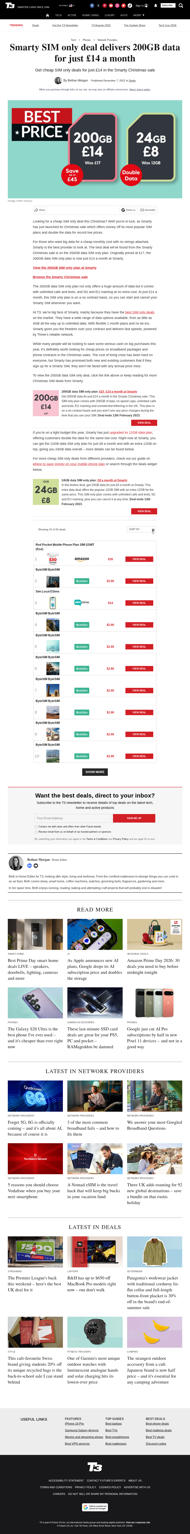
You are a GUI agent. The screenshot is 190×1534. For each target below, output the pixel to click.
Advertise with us (137, 1487)
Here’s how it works (139, 89)
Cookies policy (110, 1487)
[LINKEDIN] (30, 865)
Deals (35, 25)
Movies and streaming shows (84, 1437)
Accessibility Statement (66, 1480)
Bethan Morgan (78, 80)
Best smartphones (117, 1437)
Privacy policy (85, 1487)
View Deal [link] (139, 559)
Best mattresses (115, 1443)
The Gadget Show (134, 25)
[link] (46, 404)
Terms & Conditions (97, 839)
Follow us (130, 210)
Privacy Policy (121, 839)
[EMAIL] (37, 865)
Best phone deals (157, 1423)
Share (42, 210)
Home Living (90, 15)
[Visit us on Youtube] (111, 5)
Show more (95, 772)
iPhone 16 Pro (74, 1423)
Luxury (109, 15)
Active (72, 15)
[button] (95, 553)
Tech (58, 15)
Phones (87, 40)
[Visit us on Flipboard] (123, 5)
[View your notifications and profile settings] (155, 5)
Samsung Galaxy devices (82, 1430)
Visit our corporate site (138, 1522)
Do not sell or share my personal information (102, 1493)
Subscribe (167, 5)
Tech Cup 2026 (167, 25)
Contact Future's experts (106, 1480)
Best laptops (113, 1423)
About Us (135, 1480)
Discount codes (156, 1443)
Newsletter (150, 210)
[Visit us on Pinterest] (104, 5)
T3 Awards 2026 (101, 25)
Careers (59, 1493)
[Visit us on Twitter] (98, 5)
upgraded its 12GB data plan (131, 432)
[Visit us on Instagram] (117, 5)
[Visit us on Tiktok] (130, 5)
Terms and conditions (56, 1487)
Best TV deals (155, 1437)
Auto (123, 15)
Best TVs (111, 1430)
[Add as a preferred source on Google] (95, 1507)
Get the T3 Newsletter (65, 25)
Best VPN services (77, 1443)
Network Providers (107, 40)
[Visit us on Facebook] (92, 5)
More (137, 15)
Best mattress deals (159, 1430)
